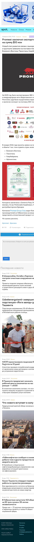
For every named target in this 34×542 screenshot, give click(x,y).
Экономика (13, 273)
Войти (6, 258)
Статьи (21, 30)
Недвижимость (14, 478)
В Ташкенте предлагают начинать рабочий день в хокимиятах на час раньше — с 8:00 (17, 383)
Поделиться (29, 227)
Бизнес (12, 296)
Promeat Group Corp (18, 211)
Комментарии (16, 227)
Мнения (28, 30)
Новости (14, 30)
